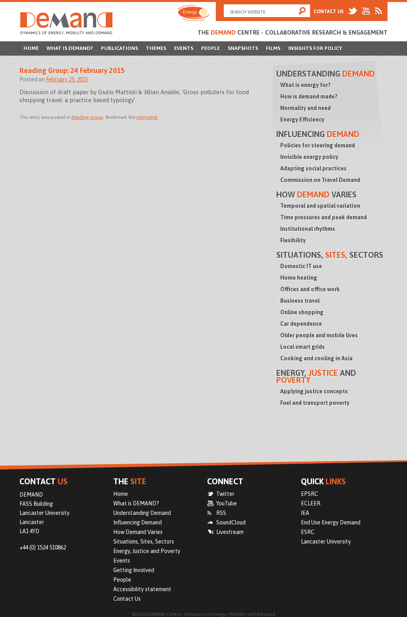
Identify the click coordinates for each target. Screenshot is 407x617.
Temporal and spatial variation (320, 206)
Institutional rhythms (307, 229)
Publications (119, 48)
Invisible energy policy (309, 157)
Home (31, 48)
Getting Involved (133, 570)
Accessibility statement (142, 589)
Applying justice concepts (314, 391)
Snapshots (243, 48)
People (210, 48)
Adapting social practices (313, 168)
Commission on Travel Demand (320, 180)
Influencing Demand (137, 522)
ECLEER (310, 503)
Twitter (225, 494)
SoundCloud (231, 522)
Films (273, 48)
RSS (221, 513)
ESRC (307, 532)
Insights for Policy (315, 48)
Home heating (298, 278)
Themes (156, 48)
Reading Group (87, 117)
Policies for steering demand (317, 145)
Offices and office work (310, 289)
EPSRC (309, 494)
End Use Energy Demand (330, 522)
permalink (147, 117)
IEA (305, 513)
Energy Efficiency (302, 119)
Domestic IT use (301, 266)
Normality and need (305, 108)
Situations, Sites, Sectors (143, 541)
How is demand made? (308, 96)
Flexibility (293, 240)
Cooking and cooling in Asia (316, 358)
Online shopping (302, 312)
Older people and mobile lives (319, 335)
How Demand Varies (138, 532)
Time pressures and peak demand (323, 217)
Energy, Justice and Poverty (146, 551)
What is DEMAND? (70, 48)
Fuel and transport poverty (314, 403)
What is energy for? (305, 85)
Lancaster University (326, 541)
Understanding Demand (142, 513)
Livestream (230, 532)
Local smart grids (302, 347)
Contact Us (328, 11)
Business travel (300, 301)
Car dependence (301, 324)
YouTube (226, 503)
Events (183, 48)
